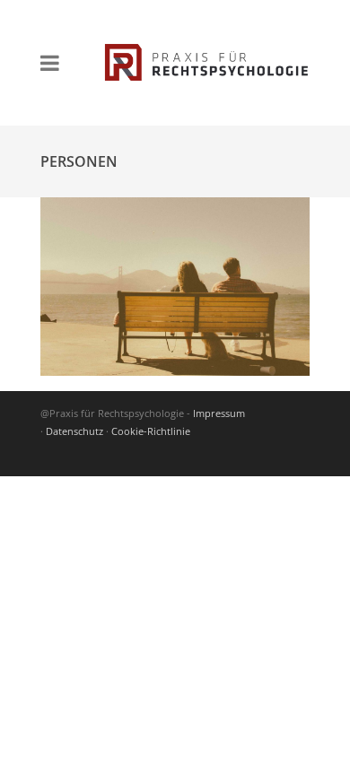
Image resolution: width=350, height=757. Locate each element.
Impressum (219, 413)
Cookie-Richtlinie (150, 431)
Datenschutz (74, 431)
